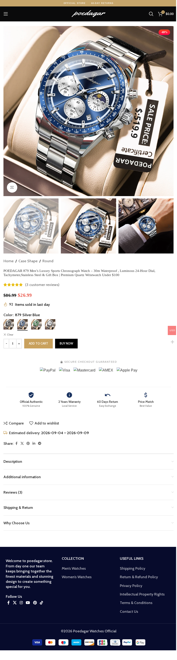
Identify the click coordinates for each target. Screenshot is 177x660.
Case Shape (28, 261)
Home (8, 261)
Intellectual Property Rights (142, 594)
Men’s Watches (74, 568)
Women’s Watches (76, 577)
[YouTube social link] (28, 602)
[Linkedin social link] (34, 443)
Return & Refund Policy (139, 577)
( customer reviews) (42, 285)
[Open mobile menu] (5, 13)
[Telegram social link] (40, 443)
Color (7, 315)
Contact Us (129, 611)
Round (47, 261)
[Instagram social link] (21, 602)
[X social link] (22, 443)
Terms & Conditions (136, 603)
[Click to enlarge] (12, 187)
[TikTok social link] (41, 602)
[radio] (8, 324)
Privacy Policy (131, 585)
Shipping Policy (132, 568)
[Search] (151, 13)
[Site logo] (88, 13)
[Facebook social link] (16, 443)
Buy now (66, 343)
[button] (8, 111)
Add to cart (38, 343)
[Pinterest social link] (28, 443)
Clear (10, 334)
